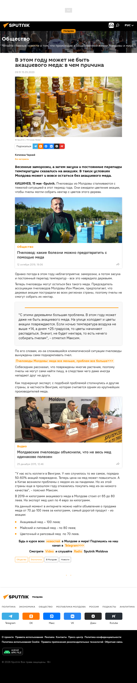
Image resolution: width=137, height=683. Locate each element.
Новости (65, 559)
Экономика (36, 559)
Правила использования (29, 637)
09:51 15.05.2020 (25, 72)
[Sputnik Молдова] (17, 28)
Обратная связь (114, 641)
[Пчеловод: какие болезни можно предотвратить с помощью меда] (68, 220)
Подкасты (109, 606)
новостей (53, 541)
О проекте (8, 637)
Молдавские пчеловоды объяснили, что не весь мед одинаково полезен (64, 454)
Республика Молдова (71, 606)
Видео (22, 446)
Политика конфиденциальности (103, 637)
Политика (9, 606)
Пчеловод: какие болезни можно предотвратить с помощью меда (62, 254)
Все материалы (22, 159)
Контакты (61, 637)
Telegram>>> (74, 545)
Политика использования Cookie (21, 641)
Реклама (49, 637)
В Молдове (51, 559)
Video (49, 551)
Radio (78, 551)
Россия (94, 606)
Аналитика (127, 606)
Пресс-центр (75, 637)
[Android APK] (13, 652)
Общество (25, 247)
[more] (117, 264)
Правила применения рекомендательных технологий (72, 641)
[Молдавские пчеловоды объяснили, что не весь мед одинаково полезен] (68, 420)
